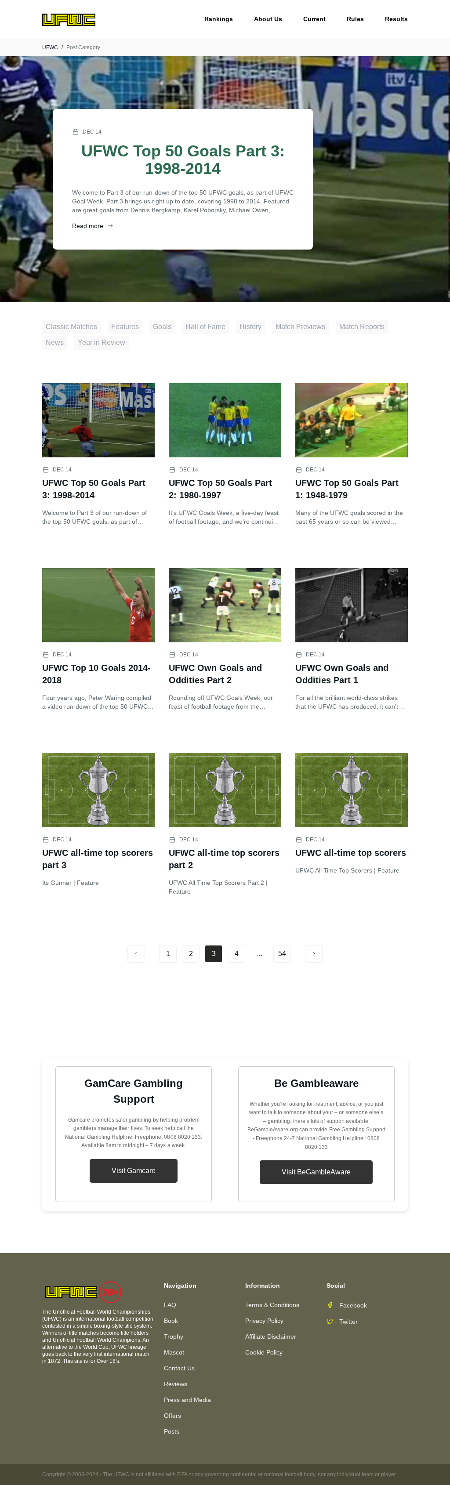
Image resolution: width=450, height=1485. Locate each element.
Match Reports (362, 326)
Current (314, 18)
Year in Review (101, 342)
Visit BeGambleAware (316, 1172)
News (55, 342)
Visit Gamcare (134, 1170)
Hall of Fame (205, 326)
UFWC (50, 47)
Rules (355, 18)
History (250, 326)
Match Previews (300, 326)
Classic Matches (71, 326)
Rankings (218, 18)
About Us (268, 18)
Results (396, 18)
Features (125, 326)
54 (282, 953)
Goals (162, 326)
